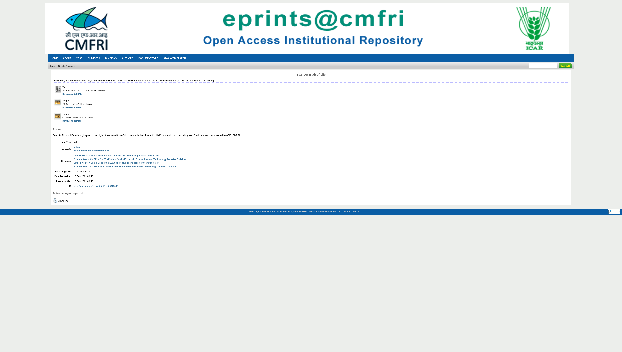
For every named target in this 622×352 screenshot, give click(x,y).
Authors (127, 58)
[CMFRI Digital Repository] (307, 55)
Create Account (66, 66)
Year (79, 58)
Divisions (111, 58)
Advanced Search (174, 58)
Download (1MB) (71, 120)
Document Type (148, 58)
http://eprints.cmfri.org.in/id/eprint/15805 (96, 186)
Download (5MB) (71, 107)
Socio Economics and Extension (91, 150)
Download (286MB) (72, 94)
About (67, 58)
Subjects (94, 58)
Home (54, 58)
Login (53, 66)
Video (77, 147)
